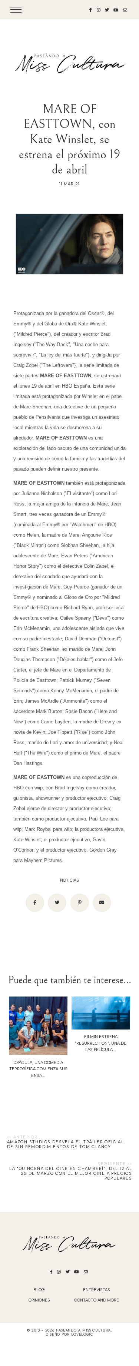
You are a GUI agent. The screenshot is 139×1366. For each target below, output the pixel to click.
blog (39, 1289)
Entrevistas (96, 1289)
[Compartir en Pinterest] (79, 902)
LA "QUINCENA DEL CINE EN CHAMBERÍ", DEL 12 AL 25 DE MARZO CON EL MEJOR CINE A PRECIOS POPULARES (70, 1173)
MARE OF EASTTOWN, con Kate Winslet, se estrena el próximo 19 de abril (69, 139)
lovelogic (82, 1334)
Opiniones (39, 1300)
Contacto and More (96, 1300)
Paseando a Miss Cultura (83, 1330)
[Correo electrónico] (102, 902)
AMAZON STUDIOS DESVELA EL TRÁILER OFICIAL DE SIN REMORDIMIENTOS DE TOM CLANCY (65, 1144)
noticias (69, 880)
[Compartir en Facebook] (35, 902)
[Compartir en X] (57, 902)
